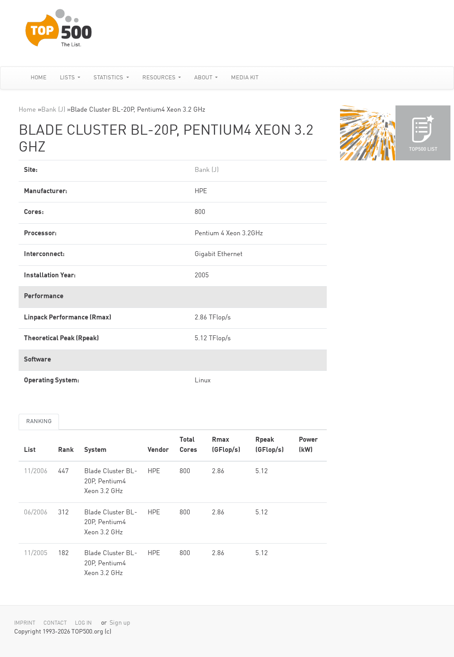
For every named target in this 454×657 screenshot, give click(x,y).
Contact (55, 623)
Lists (68, 78)
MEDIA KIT (244, 78)
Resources (159, 78)
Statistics (109, 78)
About (204, 78)
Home (39, 78)
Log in (83, 623)
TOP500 (367, 132)
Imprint (24, 623)
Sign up (120, 623)
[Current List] (422, 132)
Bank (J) (53, 110)
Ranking (38, 421)
